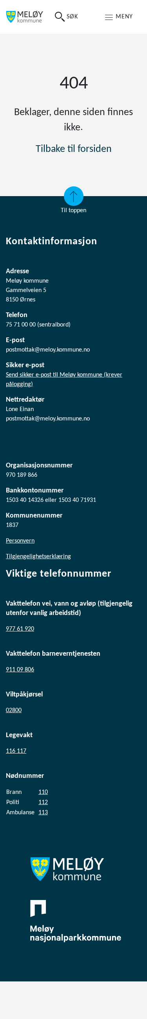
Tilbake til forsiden (74, 149)
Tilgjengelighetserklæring (38, 557)
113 (43, 813)
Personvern (20, 541)
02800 (14, 710)
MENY (124, 17)
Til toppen (73, 210)
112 (43, 802)
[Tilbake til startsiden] (24, 17)
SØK (72, 17)
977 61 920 (20, 629)
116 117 (16, 751)
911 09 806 (20, 670)
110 (43, 792)
